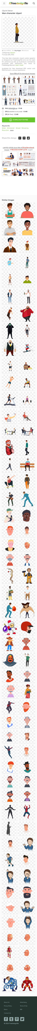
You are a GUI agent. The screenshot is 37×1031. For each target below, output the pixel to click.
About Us (6, 1002)
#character (11, 128)
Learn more (19, 65)
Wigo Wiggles (18, 50)
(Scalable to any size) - (16, 111)
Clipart (12, 52)
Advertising (23, 1002)
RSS (21, 1009)
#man (4, 128)
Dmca (5, 1009)
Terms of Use (23, 1006)
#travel (18, 128)
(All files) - (11, 114)
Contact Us (7, 1013)
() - (13, 108)
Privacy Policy (8, 1006)
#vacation (5, 130)
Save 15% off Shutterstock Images (22, 73)
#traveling (25, 128)
